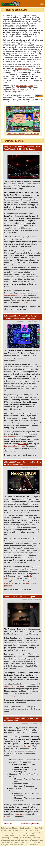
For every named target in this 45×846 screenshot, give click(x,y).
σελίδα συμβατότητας (22, 69)
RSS (12, 823)
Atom (6, 823)
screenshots (9, 816)
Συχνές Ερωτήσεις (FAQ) (21, 89)
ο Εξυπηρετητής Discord (24, 86)
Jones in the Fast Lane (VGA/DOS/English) (23, 134)
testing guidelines (21, 814)
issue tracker (23, 302)
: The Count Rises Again (19, 597)
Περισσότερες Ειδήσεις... (30, 823)
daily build (28, 746)
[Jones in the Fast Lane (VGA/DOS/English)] (23, 132)
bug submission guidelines (14, 446)
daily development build (13, 295)
